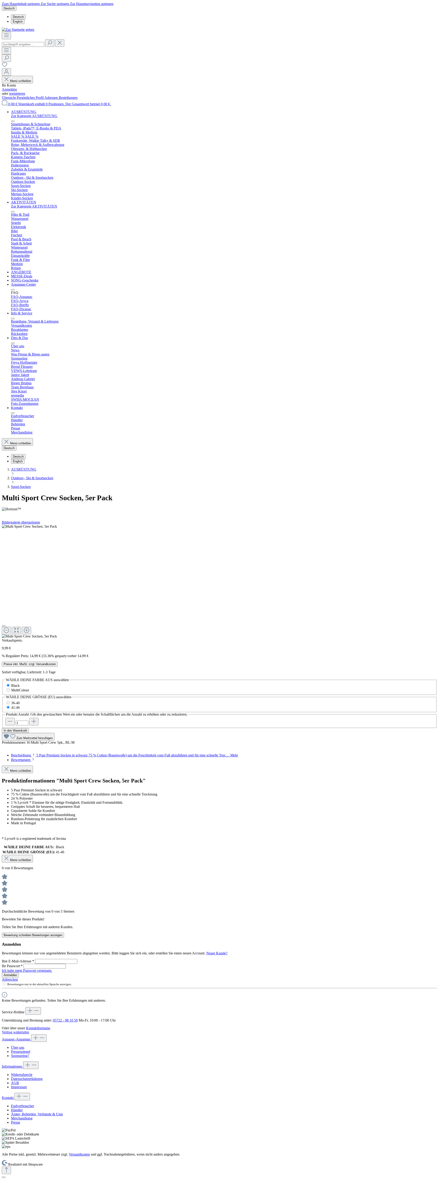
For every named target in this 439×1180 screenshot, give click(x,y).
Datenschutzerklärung (27, 1079)
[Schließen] (3, 626)
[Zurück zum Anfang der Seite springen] (6, 1170)
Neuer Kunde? (217, 953)
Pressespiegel (20, 1052)
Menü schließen (20, 81)
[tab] (124, 755)
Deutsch (18, 16)
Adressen (51, 98)
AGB (15, 1083)
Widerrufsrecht (21, 1075)
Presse (15, 1122)
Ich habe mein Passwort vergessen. (27, 970)
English (18, 21)
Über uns (17, 1047)
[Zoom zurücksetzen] (16, 630)
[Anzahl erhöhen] (33, 721)
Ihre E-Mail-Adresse (18, 961)
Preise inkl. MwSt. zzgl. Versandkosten (30, 664)
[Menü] (6, 35)
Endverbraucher (22, 1106)
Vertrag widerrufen (15, 1032)
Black (15, 685)
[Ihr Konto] (6, 72)
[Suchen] (49, 43)
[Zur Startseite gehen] (18, 30)
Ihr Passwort (12, 966)
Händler (17, 1110)
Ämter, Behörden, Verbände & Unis (37, 1114)
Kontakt (8, 1098)
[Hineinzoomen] (26, 630)
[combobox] (23, 44)
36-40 (15, 703)
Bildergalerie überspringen (21, 522)
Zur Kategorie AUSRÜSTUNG (34, 116)
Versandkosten (79, 1154)
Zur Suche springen (55, 4)
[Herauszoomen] (6, 630)
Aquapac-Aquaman (16, 1039)
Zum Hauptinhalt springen (21, 4)
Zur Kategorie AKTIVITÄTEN (34, 206)
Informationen (12, 1066)
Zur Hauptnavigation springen (91, 4)
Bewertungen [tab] (21, 760)
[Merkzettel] (4, 66)
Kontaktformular (38, 1028)
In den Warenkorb (15, 730)
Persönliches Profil (30, 98)
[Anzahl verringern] (10, 721)
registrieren (17, 93)
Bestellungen (68, 98)
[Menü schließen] (13, 121)
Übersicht (9, 98)
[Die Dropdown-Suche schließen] (59, 43)
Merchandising (21, 1118)
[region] (219, 581)
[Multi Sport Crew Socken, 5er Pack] (29, 526)
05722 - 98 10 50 (65, 1020)
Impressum (19, 1087)
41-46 (15, 707)
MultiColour (20, 690)
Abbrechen (10, 979)
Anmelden (9, 89)
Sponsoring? (20, 1056)
